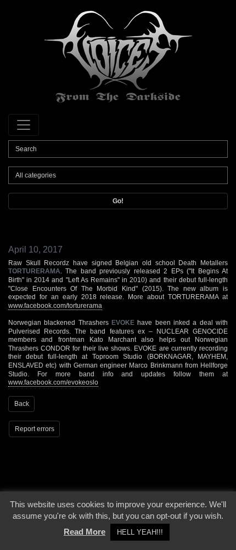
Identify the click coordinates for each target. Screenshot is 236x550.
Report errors (34, 429)
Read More (84, 531)
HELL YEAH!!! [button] (140, 532)
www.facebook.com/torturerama (55, 306)
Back (21, 404)
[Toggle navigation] (23, 125)
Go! (118, 201)
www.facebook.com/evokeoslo (53, 382)
